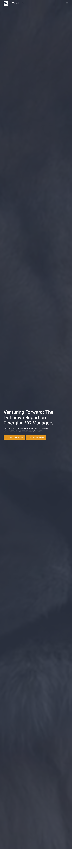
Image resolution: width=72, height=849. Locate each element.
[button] (66, 3)
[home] (14, 3)
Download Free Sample (14, 437)
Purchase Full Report (36, 437)
